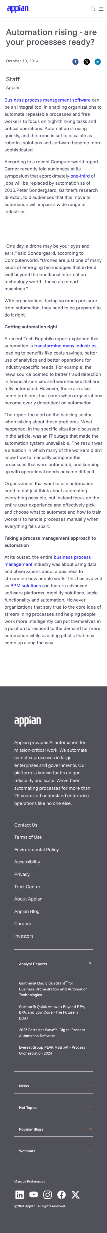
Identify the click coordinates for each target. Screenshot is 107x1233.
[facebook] (75, 61)
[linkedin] (98, 61)
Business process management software (47, 100)
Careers (22, 923)
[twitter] (87, 61)
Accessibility (27, 862)
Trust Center (27, 886)
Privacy (22, 874)
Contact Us (25, 825)
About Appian (28, 899)
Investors (23, 936)
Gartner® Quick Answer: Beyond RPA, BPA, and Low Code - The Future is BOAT (52, 1012)
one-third (80, 176)
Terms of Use (28, 837)
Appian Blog (27, 911)
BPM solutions (25, 585)
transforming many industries (65, 346)
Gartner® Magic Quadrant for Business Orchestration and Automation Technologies (53, 989)
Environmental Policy (36, 849)
